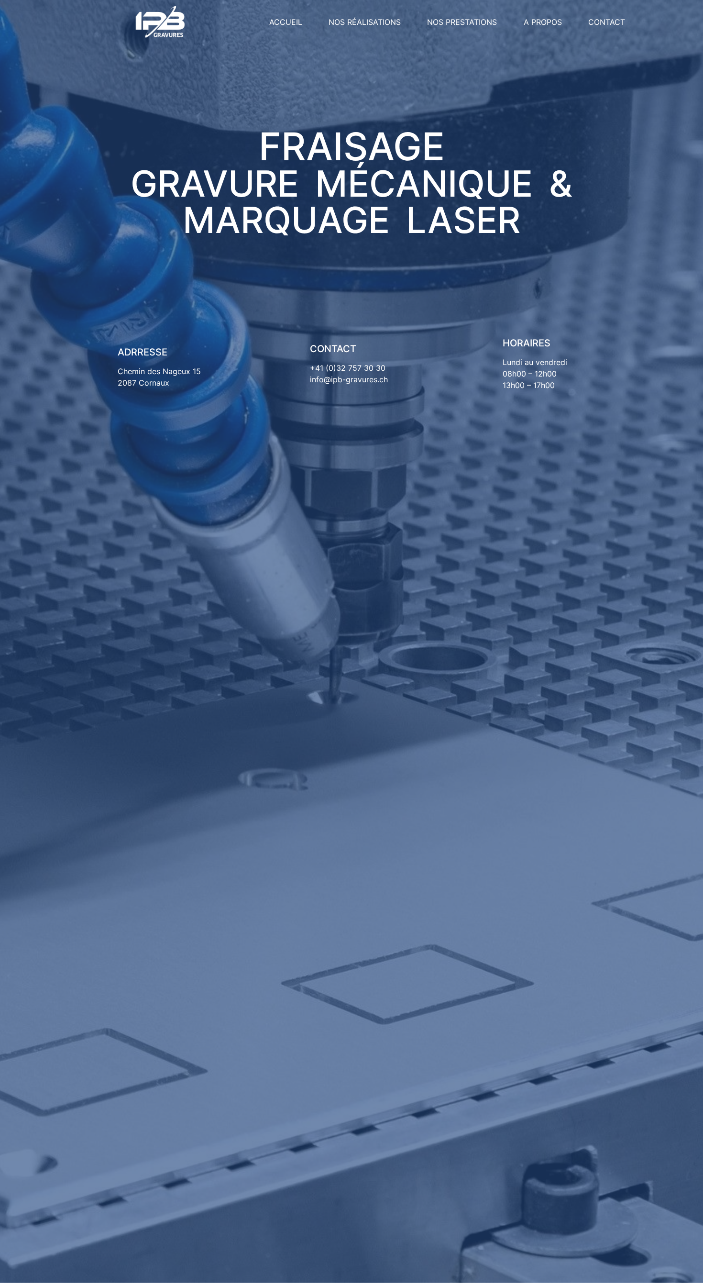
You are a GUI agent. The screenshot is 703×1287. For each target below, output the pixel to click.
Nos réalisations (365, 22)
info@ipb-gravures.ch (349, 379)
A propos (543, 22)
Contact (606, 22)
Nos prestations (462, 22)
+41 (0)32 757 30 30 (347, 368)
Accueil (285, 22)
